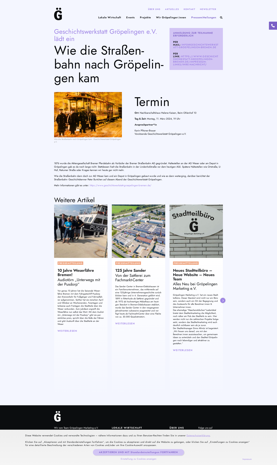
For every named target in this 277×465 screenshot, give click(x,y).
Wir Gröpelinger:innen (171, 17)
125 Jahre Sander (130, 270)
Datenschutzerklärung (198, 435)
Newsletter (208, 9)
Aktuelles (172, 9)
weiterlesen (67, 331)
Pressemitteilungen (203, 17)
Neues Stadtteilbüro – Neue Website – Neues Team (194, 275)
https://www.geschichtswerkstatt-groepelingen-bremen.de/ (120, 185)
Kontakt (189, 9)
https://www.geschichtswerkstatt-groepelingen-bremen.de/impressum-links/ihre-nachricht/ (195, 60)
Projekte (145, 17)
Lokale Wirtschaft (109, 17)
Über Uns (154, 9)
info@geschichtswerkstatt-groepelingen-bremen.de (195, 46)
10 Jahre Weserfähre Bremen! (76, 273)
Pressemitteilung (70, 263)
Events (130, 17)
